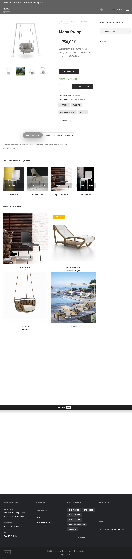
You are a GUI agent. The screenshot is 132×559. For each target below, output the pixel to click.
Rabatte (72, 529)
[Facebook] (128, 2)
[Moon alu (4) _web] (20, 71)
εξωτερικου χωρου (68, 112)
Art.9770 (25, 326)
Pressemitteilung (77, 524)
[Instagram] (129, 2)
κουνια (83, 112)
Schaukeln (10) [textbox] (117, 31)
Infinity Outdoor (73, 267)
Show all (80, 538)
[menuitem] (58, 407)
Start (61, 21)
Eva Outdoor (13, 194)
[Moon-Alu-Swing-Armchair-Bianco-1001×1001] (8, 71)
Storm (74, 326)
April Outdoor (61, 194)
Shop (66, 21)
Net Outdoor (86, 194)
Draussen (74, 21)
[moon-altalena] (44, 71)
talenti (76, 105)
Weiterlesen (15, 185)
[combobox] (115, 31)
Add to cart (84, 86)
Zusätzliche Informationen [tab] (59, 135)
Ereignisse (88, 510)
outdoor (64, 105)
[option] (8, 72)
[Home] (24, 552)
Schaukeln (83, 21)
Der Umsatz (74, 510)
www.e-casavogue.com (115, 529)
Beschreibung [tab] (32, 135)
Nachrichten (74, 515)
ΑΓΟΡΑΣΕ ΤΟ (69, 71)
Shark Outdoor (37, 194)
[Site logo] (6, 9)
